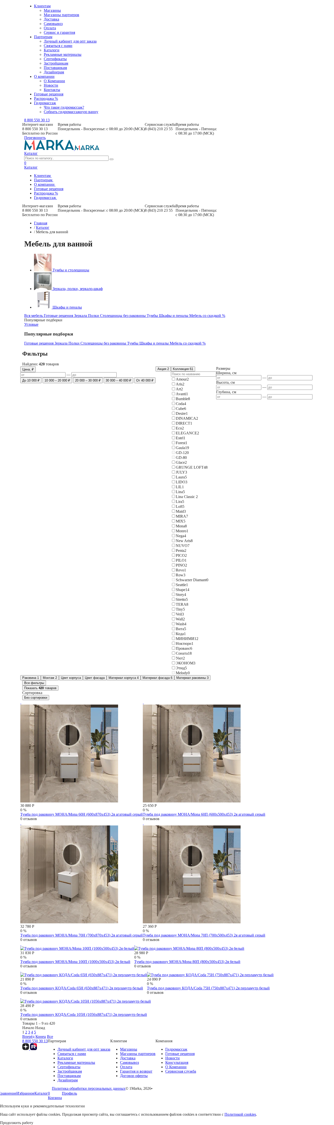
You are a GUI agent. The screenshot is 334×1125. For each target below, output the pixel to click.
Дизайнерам (54, 72)
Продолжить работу (16, 1123)
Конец (40, 1036)
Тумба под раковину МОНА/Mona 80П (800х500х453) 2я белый (187, 962)
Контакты (52, 90)
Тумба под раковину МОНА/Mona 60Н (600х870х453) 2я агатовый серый (81, 814)
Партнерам (43, 37)
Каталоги (51, 50)
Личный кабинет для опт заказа (70, 41)
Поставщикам (55, 68)
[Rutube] (33, 1049)
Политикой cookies (240, 1114)
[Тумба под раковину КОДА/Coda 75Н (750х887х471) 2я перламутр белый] (210, 972)
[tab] (34, 315)
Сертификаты (55, 59)
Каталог (31, 153)
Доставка (51, 19)
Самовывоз (53, 24)
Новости (51, 85)
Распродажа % (46, 98)
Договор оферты (134, 1076)
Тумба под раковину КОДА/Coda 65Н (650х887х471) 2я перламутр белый (81, 988)
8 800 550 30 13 (37, 120)
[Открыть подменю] (54, 181)
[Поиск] (111, 159)
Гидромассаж (45, 103)
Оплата (50, 28)
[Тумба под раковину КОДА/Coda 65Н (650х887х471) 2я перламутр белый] (83, 972)
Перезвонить (35, 138)
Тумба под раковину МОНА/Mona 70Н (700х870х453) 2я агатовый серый (81, 935)
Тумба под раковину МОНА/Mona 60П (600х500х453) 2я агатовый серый (204, 814)
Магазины (52, 10)
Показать (40, 688)
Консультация (176, 1062)
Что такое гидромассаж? (64, 107)
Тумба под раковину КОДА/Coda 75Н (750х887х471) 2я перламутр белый (208, 988)
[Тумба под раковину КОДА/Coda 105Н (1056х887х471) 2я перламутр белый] (85, 999)
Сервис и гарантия (59, 32)
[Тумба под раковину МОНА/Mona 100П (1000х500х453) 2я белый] (77, 946)
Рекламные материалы (62, 54)
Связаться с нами (58, 46)
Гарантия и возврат (136, 1071)
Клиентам (42, 6)
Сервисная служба (180, 1071)
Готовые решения (48, 94)
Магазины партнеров (61, 15)
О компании (44, 76)
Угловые (31, 324)
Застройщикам (56, 63)
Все (50, 1036)
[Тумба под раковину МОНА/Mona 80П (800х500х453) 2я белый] (189, 946)
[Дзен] (26, 1049)
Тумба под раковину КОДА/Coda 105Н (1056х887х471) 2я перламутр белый (83, 1014)
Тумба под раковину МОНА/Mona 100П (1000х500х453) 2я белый (75, 962)
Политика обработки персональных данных (88, 1088)
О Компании (54, 81)
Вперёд (28, 1036)
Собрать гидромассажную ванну (71, 112)
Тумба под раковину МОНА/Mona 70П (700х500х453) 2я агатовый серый (204, 935)
